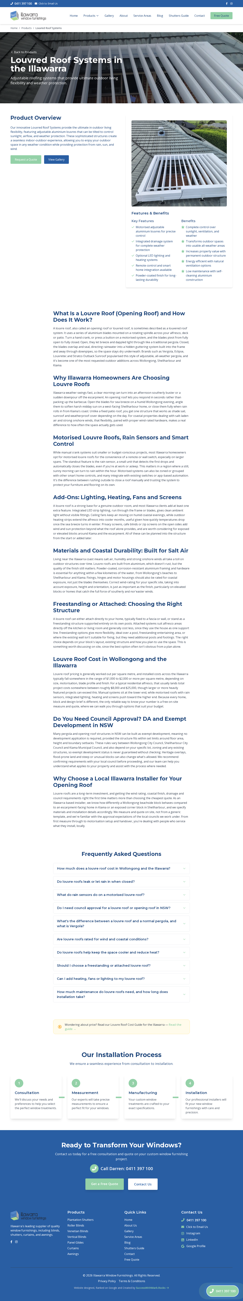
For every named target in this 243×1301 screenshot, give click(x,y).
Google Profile (195, 1246)
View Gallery (56, 159)
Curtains (73, 1248)
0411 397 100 (196, 1220)
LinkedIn (192, 1240)
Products (89, 16)
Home (74, 16)
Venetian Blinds (77, 1231)
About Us (130, 1225)
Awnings (73, 1254)
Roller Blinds (75, 1225)
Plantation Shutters (80, 1220)
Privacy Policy (107, 1281)
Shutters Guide (179, 16)
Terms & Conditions (132, 1281)
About (124, 16)
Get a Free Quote (104, 1184)
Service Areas (142, 16)
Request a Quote (26, 159)
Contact (199, 16)
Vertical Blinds (76, 1237)
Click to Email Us (48, 3)
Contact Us (143, 1184)
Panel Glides (75, 1242)
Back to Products (25, 52)
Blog (160, 16)
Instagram (193, 1233)
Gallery (109, 16)
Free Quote (221, 16)
